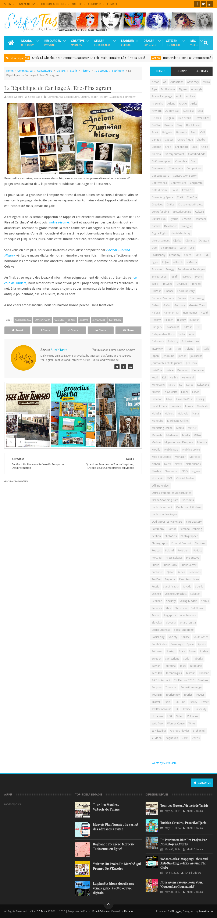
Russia (155, 586)
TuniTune (179, 701)
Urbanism (158, 716)
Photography (160, 543)
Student (204, 651)
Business (181, 132)
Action (138, 58)
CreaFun (192, 197)
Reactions (194, 572)
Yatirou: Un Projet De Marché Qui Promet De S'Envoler (117, 866)
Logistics (176, 406)
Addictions (176, 82)
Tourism (157, 694)
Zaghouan (172, 737)
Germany (179, 305)
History (86, 70)
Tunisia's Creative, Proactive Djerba (183, 823)
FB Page (196, 283)
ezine (155, 283)
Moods (28, 42)
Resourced (52, 42)
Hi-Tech (168, 319)
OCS (169, 478)
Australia (188, 110)
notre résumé (59, 222)
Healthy (156, 319)
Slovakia (157, 622)
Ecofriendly (158, 255)
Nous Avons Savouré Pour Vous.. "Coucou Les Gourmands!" (181, 884)
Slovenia (171, 622)
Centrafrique (185, 139)
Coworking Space (162, 197)
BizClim (156, 125)
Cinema (156, 154)
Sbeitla (199, 586)
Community (94, 4)
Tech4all (157, 673)
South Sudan (159, 644)
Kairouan (182, 370)
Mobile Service (191, 449)
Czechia (186, 218)
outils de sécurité (162, 507)
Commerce (158, 168)
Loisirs (189, 406)
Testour (190, 673)
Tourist (188, 694)
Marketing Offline (178, 420)
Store (192, 651)
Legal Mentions (26, 4)
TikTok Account (161, 680)
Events (199, 276)
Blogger (176, 911)
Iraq (178, 348)
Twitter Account (161, 709)
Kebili (155, 377)
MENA (197, 435)
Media (186, 435)
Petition (156, 536)
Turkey (193, 701)
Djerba (177, 240)
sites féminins (188, 615)
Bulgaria (167, 132)
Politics (197, 550)
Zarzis (196, 737)
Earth (183, 247)
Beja (200, 110)
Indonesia (158, 341)
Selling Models (188, 601)
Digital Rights (160, 233)
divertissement (161, 240)
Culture (61, 70)
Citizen (173, 42)
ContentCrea (25, 70)
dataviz (156, 226)
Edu (207, 255)
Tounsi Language (191, 687)
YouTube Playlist (179, 730)
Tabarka (198, 658)
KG (180, 384)
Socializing (158, 637)
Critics (170, 204)
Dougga (204, 240)
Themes (160, 71)
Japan (155, 355)
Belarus (156, 118)
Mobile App (171, 449)
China (204, 146)
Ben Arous (184, 118)
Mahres (169, 413)
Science (156, 593)
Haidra (156, 312)
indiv (191, 334)
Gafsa (167, 305)
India (181, 334)
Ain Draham (168, 89)
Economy (174, 255)
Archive (190, 96)
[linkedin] (210, 4)
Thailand (204, 673)
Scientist (195, 593)
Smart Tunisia (187, 622)
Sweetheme (206, 911)
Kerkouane (158, 384)
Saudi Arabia (171, 586)
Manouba (157, 420)
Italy (206, 348)
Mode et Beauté (161, 456)
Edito (198, 255)
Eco (192, 247)
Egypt (155, 262)
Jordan (182, 355)
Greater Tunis (197, 305)
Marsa (180, 428)
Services (157, 608)
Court (174, 190)
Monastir (180, 456)
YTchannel (199, 730)
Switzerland (172, 658)
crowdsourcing (182, 211)
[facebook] (197, 4)
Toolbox (203, 680)
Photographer (189, 536)
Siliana (156, 615)
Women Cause (176, 723)
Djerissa (190, 240)
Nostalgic (157, 478)
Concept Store (160, 175)
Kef (164, 377)
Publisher (157, 572)
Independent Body (163, 334)
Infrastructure (190, 341)
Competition (194, 168)
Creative (78, 42)
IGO (197, 327)
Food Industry (186, 291)
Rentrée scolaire (189, 579)
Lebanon (157, 399)
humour (194, 319)
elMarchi (191, 262)
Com (193, 161)
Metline (156, 442)
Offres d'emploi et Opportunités (171, 492)
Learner (127, 42)
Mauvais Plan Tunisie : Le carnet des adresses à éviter (115, 826)
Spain (190, 644)
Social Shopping (184, 629)
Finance (169, 291)
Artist (194, 103)
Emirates (157, 269)
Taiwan (156, 665)
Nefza (178, 464)
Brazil (155, 132)
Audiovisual (172, 110)
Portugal (157, 557)
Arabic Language (162, 96)
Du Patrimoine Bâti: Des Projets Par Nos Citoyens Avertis (183, 842)
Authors (77, 4)
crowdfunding (160, 211)
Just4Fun (157, 370)
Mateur (192, 428)
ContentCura (44, 70)
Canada (156, 139)
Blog (179, 125)
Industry (173, 341)
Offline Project (160, 485)
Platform (200, 543)
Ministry (202, 442)
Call (202, 132)
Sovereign (177, 644)
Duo (154, 247)
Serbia (205, 601)
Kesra (171, 384)
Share (46, 330)
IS (198, 348)
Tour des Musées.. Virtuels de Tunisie (106, 806)
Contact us (204, 782)
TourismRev (173, 694)
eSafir (73, 70)
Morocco (194, 456)
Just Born (191, 363)
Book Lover (193, 125)
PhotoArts (171, 536)
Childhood (181, 146)
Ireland (189, 348)
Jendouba (168, 355)
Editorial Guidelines (53, 4)
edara (187, 255)
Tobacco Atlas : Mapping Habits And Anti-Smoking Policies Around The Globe (184, 863)
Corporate (196, 182)
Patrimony (118, 70)
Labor (184, 391)
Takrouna (170, 665)
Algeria (183, 89)
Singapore (169, 615)
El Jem (166, 262)
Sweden (156, 658)
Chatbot (201, 139)
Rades (181, 572)
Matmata (157, 435)
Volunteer (193, 716)
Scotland (157, 601)
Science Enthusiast (175, 593)
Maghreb (202, 406)
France (182, 298)
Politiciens (184, 550)
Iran (169, 348)
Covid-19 (187, 190)
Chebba (156, 146)
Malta (195, 413)
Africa (206, 82)
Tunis (167, 701)
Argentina (158, 103)
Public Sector (188, 564)
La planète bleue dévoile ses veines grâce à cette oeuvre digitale (113, 888)
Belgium (170, 118)
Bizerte (168, 125)
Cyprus (174, 218)
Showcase (181, 608)
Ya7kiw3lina (159, 730)
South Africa (200, 637)
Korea (189, 384)
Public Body (170, 564)
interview (157, 348)
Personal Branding (191, 528)
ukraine (186, 709)
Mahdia (156, 413)
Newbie (156, 471)
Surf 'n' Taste (39, 911)
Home (10, 70)
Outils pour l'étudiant (189, 507)
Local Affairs (159, 406)
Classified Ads (196, 154)
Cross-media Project (190, 204)
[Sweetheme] (117, 366)
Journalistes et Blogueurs (167, 363)
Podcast (156, 550)
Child (168, 146)
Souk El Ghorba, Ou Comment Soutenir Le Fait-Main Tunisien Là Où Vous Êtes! (70, 58)
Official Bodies (185, 478)
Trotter (156, 701)
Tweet (19, 330)
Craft (180, 197)
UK (176, 709)
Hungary (157, 327)
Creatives (157, 204)
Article (183, 103)
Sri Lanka (157, 651)
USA (169, 716)
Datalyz (128, 911)
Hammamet (190, 312)
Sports (202, 644)
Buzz (193, 132)
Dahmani (200, 218)
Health (205, 312)
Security (171, 601)
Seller (102, 42)
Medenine (172, 435)
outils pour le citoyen (164, 514)
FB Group (181, 283)
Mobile (156, 449)
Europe (186, 276)
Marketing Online (162, 428)
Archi (179, 96)
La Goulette (170, 391)
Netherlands (193, 464)
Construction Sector (185, 175)
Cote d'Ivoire (160, 190)
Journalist (196, 355)
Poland (169, 550)
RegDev (156, 579)
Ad (165, 82)
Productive (192, 557)
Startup (170, 651)
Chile (195, 146)
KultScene (203, 384)
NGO (185, 471)
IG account (101, 70)
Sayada (186, 586)
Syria (186, 658)
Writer (192, 723)
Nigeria (196, 471)
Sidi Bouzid (197, 608)
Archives (202, 71)
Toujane (156, 687)
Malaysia (183, 413)
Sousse (185, 637)
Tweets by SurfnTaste (163, 763)
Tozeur (200, 694)
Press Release (174, 557)
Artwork (156, 110)
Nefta (167, 464)
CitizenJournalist (174, 154)
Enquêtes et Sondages (191, 269)
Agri (154, 89)
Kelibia (174, 377)
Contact (112, 4)
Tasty (182, 665)
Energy (170, 269)
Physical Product (181, 543)
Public (155, 564)
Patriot (172, 528)
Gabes (156, 305)
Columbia (181, 161)
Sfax (168, 608)
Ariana (171, 103)
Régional (170, 579)
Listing (200, 399)
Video (179, 716)
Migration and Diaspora (178, 442)
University (200, 709)
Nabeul (156, 464)
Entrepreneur (160, 276)
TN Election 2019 (184, 680)
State (182, 651)
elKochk (178, 262)
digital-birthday (180, 233)
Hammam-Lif (171, 312)
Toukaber (171, 687)
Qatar (170, 572)
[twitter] (203, 4)
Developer (170, 226)
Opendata (188, 500)
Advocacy (193, 82)
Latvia (195, 391)
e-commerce (168, 247)
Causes (169, 139)
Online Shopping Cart (165, 500)
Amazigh (196, 89)
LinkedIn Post (184, 399)
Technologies (174, 673)
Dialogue (186, 226)
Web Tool (157, 723)
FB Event (167, 283)
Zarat (185, 737)
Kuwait (156, 391)
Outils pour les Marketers (167, 521)
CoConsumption (161, 161)
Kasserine (198, 370)
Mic (194, 42)
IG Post (187, 327)
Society (172, 637)
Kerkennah (188, 377)
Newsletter (171, 471)
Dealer (149, 42)
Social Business (161, 629)
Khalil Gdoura (100, 911)
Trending (181, 71)
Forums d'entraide (163, 298)
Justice (170, 370)
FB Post (156, 291)
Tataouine (196, 665)
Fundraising (197, 298)
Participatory (194, 521)
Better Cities (202, 118)
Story (7, 4)
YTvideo (157, 737)
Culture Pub (159, 218)
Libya (169, 399)
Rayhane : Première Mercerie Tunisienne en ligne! (114, 846)
